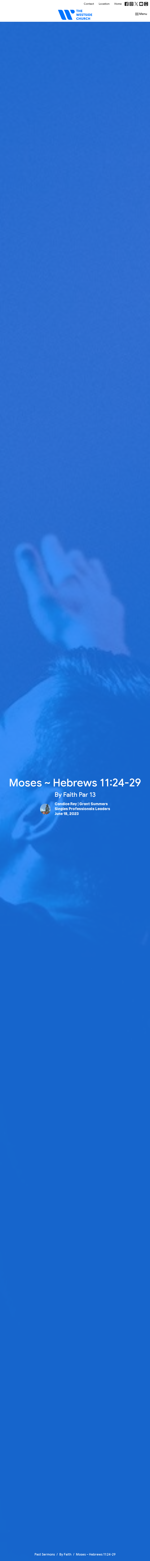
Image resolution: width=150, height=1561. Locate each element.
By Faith (65, 1554)
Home (118, 3)
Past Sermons (45, 1554)
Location (104, 3)
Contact (89, 3)
